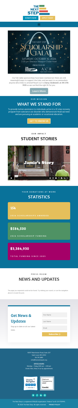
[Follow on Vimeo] (33, 395)
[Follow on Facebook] (37, 395)
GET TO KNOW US (39, 121)
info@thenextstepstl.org (39, 360)
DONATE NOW (30, 18)
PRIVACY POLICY (54, 404)
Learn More (39, 91)
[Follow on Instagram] (44, 395)
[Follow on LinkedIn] (40, 395)
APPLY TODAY (47, 18)
